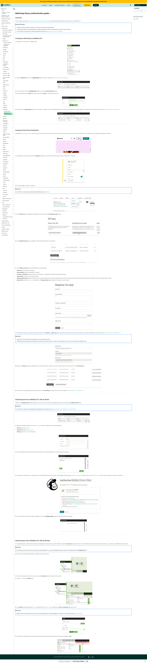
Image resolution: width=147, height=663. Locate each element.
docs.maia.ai (63, 1)
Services (69, 5)
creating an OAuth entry (34, 21)
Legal (65, 656)
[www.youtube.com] (89, 657)
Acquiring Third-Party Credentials (55, 31)
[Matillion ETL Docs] (5, 5)
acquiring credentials (44, 21)
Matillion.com (77, 5)
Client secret (30, 429)
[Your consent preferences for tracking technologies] (145, 661)
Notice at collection (64, 661)
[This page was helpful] (134, 19)
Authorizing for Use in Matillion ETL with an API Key (64, 409)
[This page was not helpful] (137, 19)
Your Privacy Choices (78, 661)
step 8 (48, 191)
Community (44, 5)
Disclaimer (73, 656)
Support (51, 5)
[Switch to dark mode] (130, 5)
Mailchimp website (27, 133)
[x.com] (91, 657)
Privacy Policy (69, 656)
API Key (26, 431)
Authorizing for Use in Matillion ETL (76, 390)
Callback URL (30, 280)
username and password (76, 475)
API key (34, 607)
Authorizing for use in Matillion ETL (113, 109)
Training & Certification (60, 5)
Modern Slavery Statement (80, 656)
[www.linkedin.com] (93, 657)
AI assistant (136, 8)
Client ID (27, 428)
